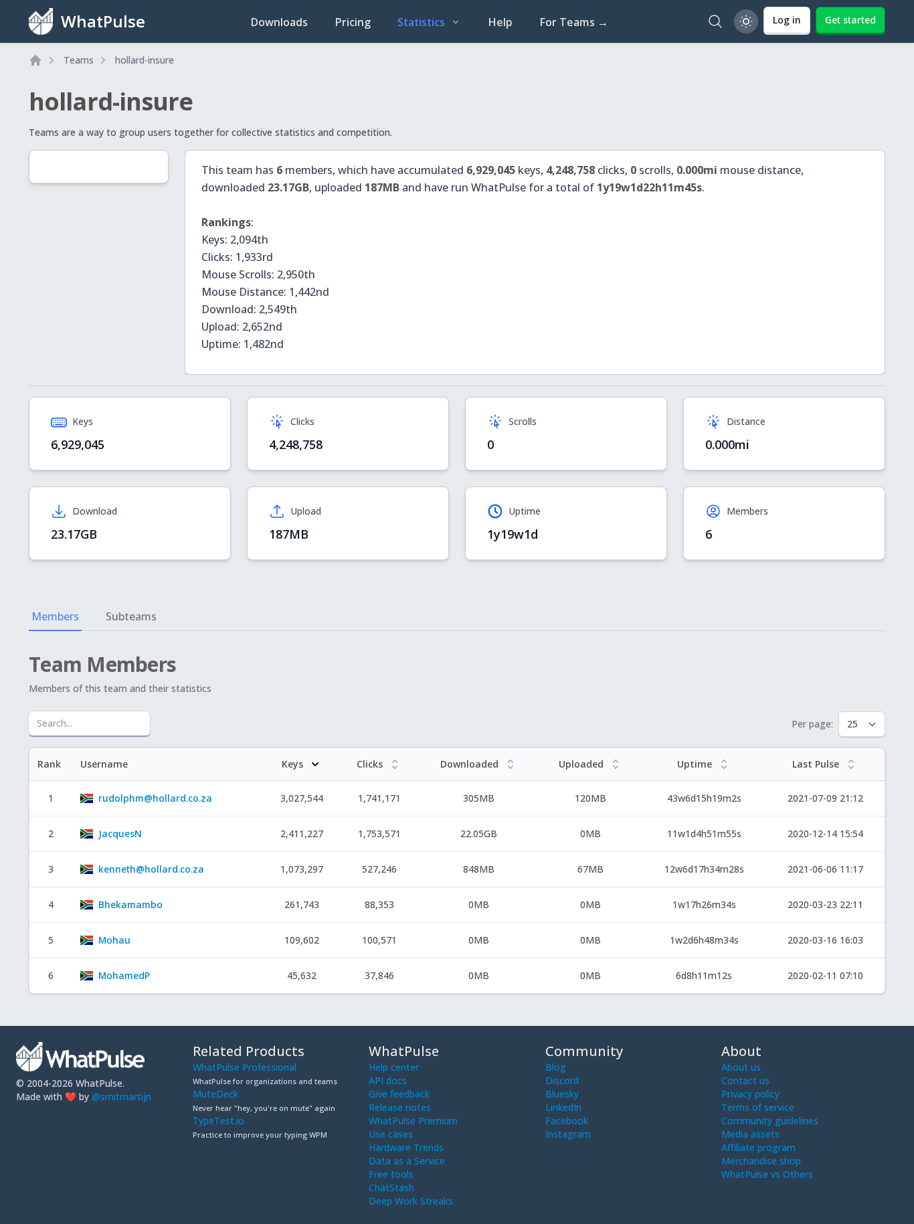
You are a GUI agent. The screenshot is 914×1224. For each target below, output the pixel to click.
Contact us (745, 1080)
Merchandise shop (761, 1160)
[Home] (35, 60)
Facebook (566, 1120)
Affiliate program (758, 1147)
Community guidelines (769, 1120)
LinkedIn (563, 1107)
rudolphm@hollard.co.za (155, 798)
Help (500, 22)
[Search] (715, 21)
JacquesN (120, 833)
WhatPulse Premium (413, 1120)
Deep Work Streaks (411, 1201)
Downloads (279, 22)
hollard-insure (144, 60)
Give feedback (399, 1093)
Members (55, 616)
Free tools (391, 1174)
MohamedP (124, 975)
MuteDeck (215, 1093)
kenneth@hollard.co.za (151, 869)
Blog (555, 1067)
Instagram (568, 1134)
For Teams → (573, 22)
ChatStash (391, 1187)
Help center (394, 1067)
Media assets (750, 1134)
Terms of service (757, 1107)
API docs (388, 1080)
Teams (79, 60)
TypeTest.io (218, 1120)
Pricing (353, 22)
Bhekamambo (130, 904)
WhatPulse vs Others (767, 1174)
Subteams (131, 616)
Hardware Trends (406, 1147)
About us (741, 1067)
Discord (562, 1080)
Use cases (391, 1134)
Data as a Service (407, 1160)
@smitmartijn (121, 1096)
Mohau (114, 940)
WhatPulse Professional (244, 1067)
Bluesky (562, 1093)
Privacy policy (750, 1093)
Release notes (400, 1107)
